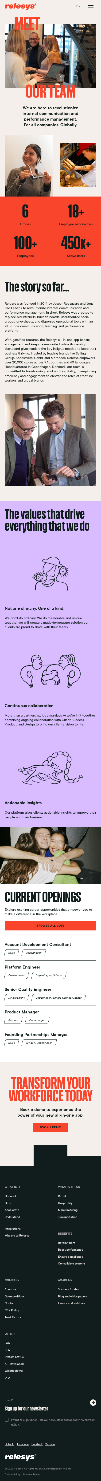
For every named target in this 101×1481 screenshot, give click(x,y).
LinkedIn (9, 1444)
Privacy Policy (31, 1474)
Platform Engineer (22, 967)
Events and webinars (71, 1303)
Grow (8, 1203)
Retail (62, 1196)
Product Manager (22, 1012)
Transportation (67, 1217)
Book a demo (50, 1127)
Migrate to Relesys (17, 1235)
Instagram (23, 1444)
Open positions (14, 1296)
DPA (7, 1377)
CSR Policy (12, 1310)
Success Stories (68, 1289)
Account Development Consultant (38, 944)
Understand (12, 1217)
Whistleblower (14, 1370)
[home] (22, 6)
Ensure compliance (70, 1256)
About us (10, 1289)
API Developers (14, 1364)
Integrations (13, 1228)
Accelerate (12, 1210)
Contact (10, 1303)
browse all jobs (50, 926)
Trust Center (13, 1317)
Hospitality (65, 1203)
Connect (10, 1196)
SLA (7, 1350)
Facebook (37, 1444)
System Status (14, 1357)
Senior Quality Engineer (28, 989)
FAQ (7, 1343)
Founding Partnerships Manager (36, 1034)
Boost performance (70, 1249)
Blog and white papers (72, 1296)
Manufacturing (68, 1210)
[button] (78, 6)
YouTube (50, 1444)
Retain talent (66, 1243)
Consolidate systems (71, 1263)
